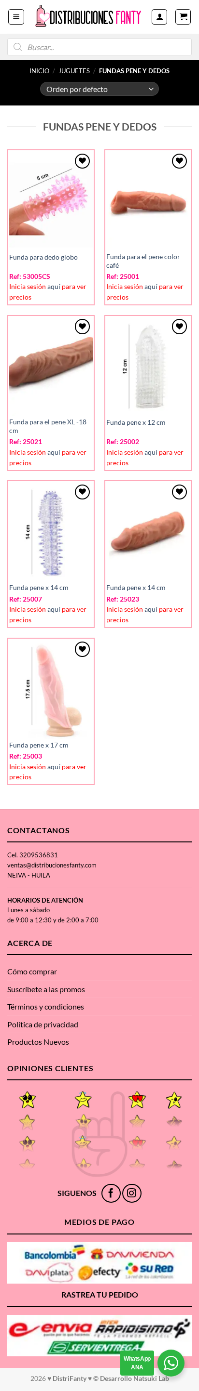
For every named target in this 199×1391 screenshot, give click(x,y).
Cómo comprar (32, 971)
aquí (53, 286)
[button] (16, 17)
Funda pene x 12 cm (136, 422)
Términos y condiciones (45, 1006)
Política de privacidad (42, 1024)
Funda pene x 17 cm (39, 745)
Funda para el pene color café (143, 261)
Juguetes (74, 71)
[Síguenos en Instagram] (131, 1193)
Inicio (39, 71)
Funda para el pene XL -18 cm (47, 426)
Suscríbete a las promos (46, 989)
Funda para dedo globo (43, 257)
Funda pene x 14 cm (39, 587)
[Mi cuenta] (159, 17)
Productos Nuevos (38, 1041)
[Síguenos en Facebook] (110, 1193)
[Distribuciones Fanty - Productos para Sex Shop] (88, 17)
